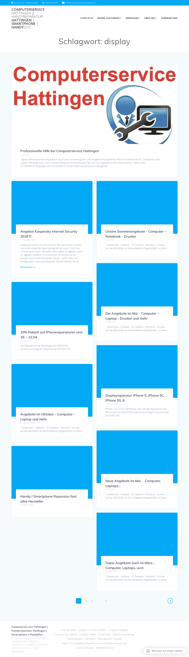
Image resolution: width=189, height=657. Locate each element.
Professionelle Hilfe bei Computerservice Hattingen (59, 151)
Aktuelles (71, 630)
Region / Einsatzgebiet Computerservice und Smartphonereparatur (94, 643)
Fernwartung (169, 18)
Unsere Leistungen (108, 18)
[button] (164, 651)
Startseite (86, 18)
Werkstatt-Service (104, 647)
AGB (63, 630)
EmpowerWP (17, 651)
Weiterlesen (26, 267)
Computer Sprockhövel (66, 634)
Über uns (149, 18)
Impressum (132, 18)
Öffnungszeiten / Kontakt (110, 638)
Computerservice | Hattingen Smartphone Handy (28, 18)
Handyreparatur (75, 638)
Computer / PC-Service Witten (92, 630)
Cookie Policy (104, 634)
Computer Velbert (87, 634)
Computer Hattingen (118, 630)
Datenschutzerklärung (123, 634)
